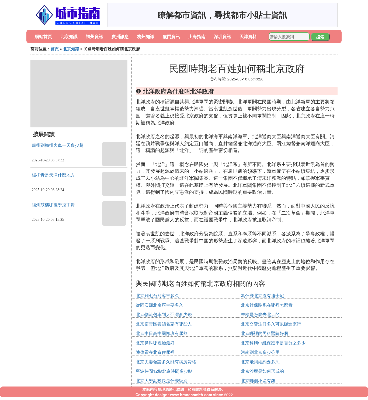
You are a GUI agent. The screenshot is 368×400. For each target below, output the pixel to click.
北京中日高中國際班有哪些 (162, 333)
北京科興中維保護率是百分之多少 (273, 343)
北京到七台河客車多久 (157, 295)
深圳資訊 (222, 36)
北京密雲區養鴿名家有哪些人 (164, 324)
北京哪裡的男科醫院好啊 (264, 333)
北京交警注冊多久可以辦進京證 (271, 324)
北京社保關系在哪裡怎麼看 (267, 305)
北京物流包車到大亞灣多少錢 (164, 314)
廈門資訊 (171, 36)
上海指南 (197, 36)
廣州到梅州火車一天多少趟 (58, 145)
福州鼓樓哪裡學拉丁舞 (53, 204)
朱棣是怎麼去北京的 (260, 314)
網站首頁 (43, 36)
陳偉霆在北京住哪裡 (155, 352)
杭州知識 (145, 36)
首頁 (55, 49)
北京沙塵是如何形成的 (262, 371)
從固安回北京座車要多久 (159, 305)
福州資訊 (94, 36)
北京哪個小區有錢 (258, 380)
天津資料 (248, 36)
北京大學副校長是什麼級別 (162, 380)
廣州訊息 (120, 36)
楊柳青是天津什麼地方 (53, 175)
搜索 (320, 37)
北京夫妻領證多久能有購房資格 (166, 361)
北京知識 (69, 36)
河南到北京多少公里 (260, 352)
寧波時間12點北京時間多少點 (164, 371)
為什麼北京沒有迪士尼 (262, 295)
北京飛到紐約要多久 (260, 361)
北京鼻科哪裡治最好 (155, 343)
